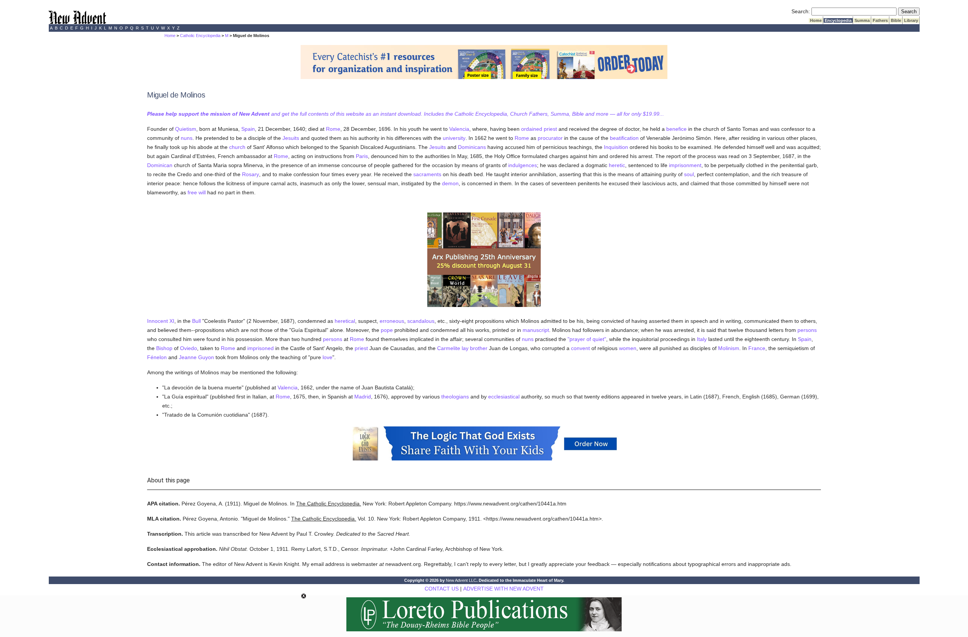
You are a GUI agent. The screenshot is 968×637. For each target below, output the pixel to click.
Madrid (362, 397)
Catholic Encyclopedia (200, 35)
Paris (362, 156)
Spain (248, 129)
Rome (333, 129)
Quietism (185, 129)
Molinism (728, 348)
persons (807, 330)
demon (450, 183)
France (756, 348)
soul (689, 174)
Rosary (250, 174)
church (237, 147)
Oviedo (188, 348)
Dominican (159, 165)
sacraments (427, 174)
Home (816, 20)
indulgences (522, 165)
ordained (531, 129)
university (454, 138)
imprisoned (260, 348)
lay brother (474, 348)
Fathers (880, 20)
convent (580, 348)
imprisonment (685, 165)
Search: (800, 11)
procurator (550, 138)
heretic (617, 165)
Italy (702, 339)
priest (550, 129)
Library (911, 20)
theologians (455, 397)
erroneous (392, 321)
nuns (186, 138)
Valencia (459, 129)
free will (197, 192)
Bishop (164, 348)
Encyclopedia (838, 20)
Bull (196, 321)
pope (387, 330)
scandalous (420, 321)
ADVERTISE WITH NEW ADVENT (503, 589)
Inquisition (616, 147)
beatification (624, 138)
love (327, 357)
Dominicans (472, 147)
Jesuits (290, 138)
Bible (896, 20)
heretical (345, 321)
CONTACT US (442, 589)
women (627, 348)
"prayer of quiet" (587, 339)
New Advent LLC (461, 580)
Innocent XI (160, 321)
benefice (676, 129)
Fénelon (157, 357)
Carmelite (448, 348)
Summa (862, 20)
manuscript (536, 330)
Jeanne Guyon (196, 357)
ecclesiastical (504, 397)
